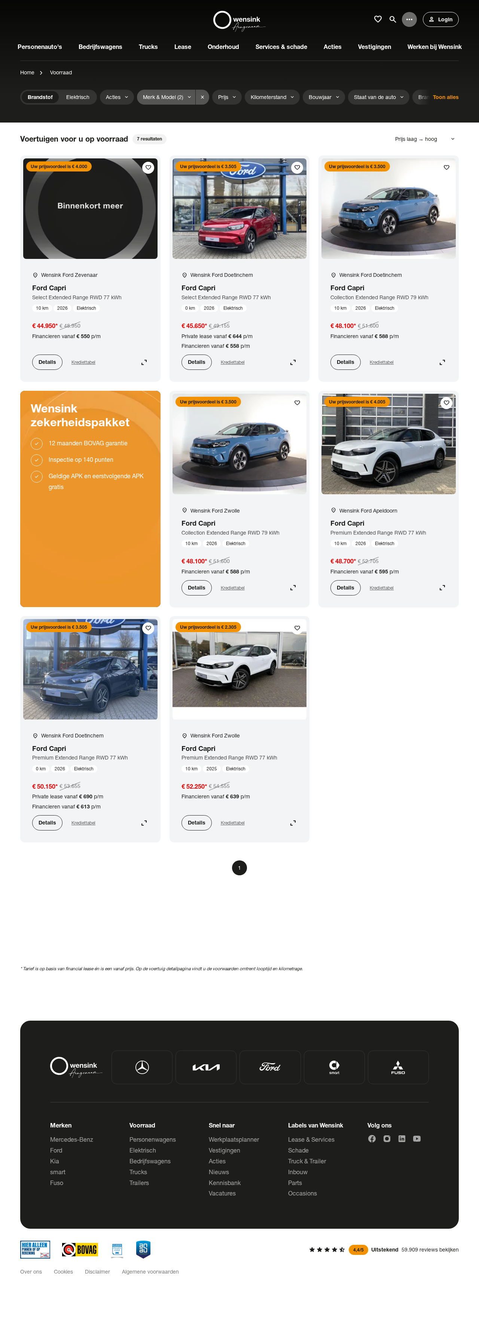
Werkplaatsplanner (234, 1139)
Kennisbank (225, 1182)
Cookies (63, 1271)
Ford (56, 1150)
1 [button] (239, 867)
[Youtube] (416, 1138)
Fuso (56, 1182)
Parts (295, 1182)
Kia (54, 1160)
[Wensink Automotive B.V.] (239, 19)
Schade (298, 1150)
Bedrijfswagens (150, 1160)
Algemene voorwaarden (150, 1271)
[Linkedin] (401, 1138)
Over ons (31, 1271)
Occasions (302, 1193)
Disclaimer (97, 1271)
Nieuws (219, 1171)
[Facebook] (371, 1138)
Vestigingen (224, 1150)
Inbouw (298, 1171)
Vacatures (222, 1193)
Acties (217, 1160)
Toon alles (446, 97)
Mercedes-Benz (71, 1139)
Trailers (139, 1182)
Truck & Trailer (307, 1160)
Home (27, 72)
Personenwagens (152, 1139)
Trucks (138, 1171)
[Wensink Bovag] (80, 1250)
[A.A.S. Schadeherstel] (143, 1250)
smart (57, 1171)
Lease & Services (311, 1139)
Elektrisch (142, 1150)
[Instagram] (386, 1138)
